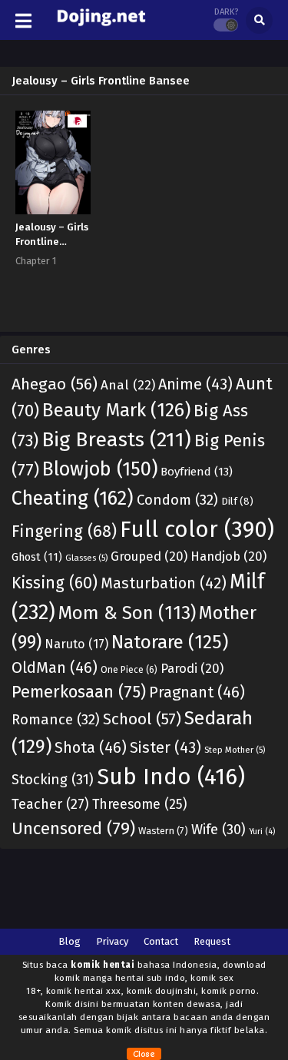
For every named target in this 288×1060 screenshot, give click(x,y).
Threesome (139, 805)
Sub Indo (171, 777)
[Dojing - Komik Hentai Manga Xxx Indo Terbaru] (101, 29)
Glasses (86, 557)
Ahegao (55, 384)
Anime (195, 384)
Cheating (73, 498)
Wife (218, 829)
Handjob (228, 556)
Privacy (112, 941)
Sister (165, 747)
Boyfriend (197, 472)
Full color (197, 529)
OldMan (55, 667)
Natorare (169, 642)
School (142, 719)
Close (144, 1053)
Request (212, 941)
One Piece (129, 669)
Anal (128, 385)
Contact (161, 941)
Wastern (163, 830)
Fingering (64, 532)
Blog (69, 941)
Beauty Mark (116, 410)
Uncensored (73, 828)
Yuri (262, 831)
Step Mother (234, 749)
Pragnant (197, 692)
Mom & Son (127, 613)
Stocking (53, 779)
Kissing (55, 583)
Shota (91, 747)
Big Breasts (116, 439)
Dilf (237, 501)
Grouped (149, 556)
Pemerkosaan (79, 691)
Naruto (76, 644)
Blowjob (99, 469)
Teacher (50, 804)
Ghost (37, 557)
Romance (56, 719)
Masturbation (164, 583)
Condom (177, 500)
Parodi (192, 668)
